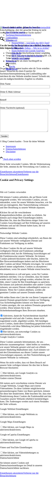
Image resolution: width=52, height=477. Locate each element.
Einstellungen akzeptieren (11, 171)
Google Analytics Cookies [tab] (12, 337)
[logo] (25, 27)
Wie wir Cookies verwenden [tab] (13, 192)
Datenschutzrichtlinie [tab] (9, 458)
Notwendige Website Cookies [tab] (13, 233)
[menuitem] (29, 32)
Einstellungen (22, 174)
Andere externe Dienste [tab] (11, 378)
